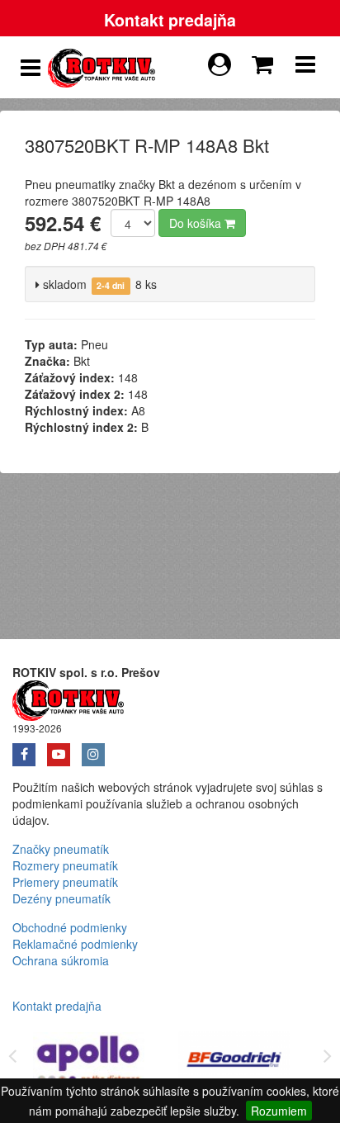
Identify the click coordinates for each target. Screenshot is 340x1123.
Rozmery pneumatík (65, 865)
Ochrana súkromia (60, 960)
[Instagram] (97, 749)
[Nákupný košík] (266, 60)
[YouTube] (64, 749)
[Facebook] (29, 749)
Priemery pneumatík (65, 882)
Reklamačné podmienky (75, 944)
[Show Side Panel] (30, 67)
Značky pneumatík (60, 849)
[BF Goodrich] (234, 1062)
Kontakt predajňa (170, 19)
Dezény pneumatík (61, 898)
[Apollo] (89, 1062)
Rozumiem (279, 1110)
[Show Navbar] (305, 67)
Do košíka (196, 223)
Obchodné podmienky (69, 927)
